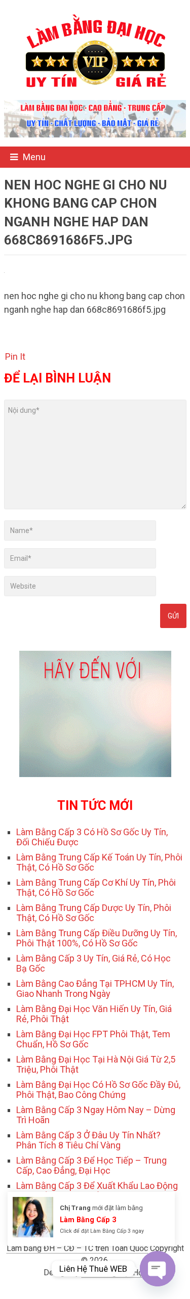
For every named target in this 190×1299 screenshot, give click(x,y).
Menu (34, 157)
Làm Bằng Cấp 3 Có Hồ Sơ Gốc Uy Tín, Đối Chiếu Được (92, 837)
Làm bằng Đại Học (114, 1272)
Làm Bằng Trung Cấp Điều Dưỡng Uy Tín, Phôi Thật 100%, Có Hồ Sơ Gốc (96, 938)
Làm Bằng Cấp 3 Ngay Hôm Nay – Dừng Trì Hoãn (95, 1114)
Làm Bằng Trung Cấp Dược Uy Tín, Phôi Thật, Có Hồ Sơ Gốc (93, 912)
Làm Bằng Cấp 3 (88, 1220)
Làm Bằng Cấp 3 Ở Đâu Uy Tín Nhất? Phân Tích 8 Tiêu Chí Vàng (88, 1140)
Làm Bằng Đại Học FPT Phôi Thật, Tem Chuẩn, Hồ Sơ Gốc (93, 1039)
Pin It (15, 356)
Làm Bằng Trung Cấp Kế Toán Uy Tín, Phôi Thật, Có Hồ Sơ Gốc (99, 862)
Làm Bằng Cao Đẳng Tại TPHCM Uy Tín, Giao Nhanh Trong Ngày (95, 988)
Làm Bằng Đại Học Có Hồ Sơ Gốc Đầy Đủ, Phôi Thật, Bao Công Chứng (98, 1089)
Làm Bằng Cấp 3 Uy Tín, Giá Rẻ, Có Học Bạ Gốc (93, 963)
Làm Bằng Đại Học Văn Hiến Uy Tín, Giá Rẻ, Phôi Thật (94, 1013)
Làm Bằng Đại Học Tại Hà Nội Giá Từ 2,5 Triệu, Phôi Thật (95, 1064)
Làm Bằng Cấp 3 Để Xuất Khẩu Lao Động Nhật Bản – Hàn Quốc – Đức (97, 1190)
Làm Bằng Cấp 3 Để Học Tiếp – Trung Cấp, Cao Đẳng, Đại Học (91, 1165)
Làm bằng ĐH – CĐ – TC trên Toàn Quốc (77, 1248)
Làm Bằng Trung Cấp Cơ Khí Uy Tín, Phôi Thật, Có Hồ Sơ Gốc (96, 887)
